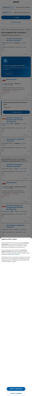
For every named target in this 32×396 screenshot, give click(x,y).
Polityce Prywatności (15, 254)
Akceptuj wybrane (16, 393)
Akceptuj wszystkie (16, 388)
